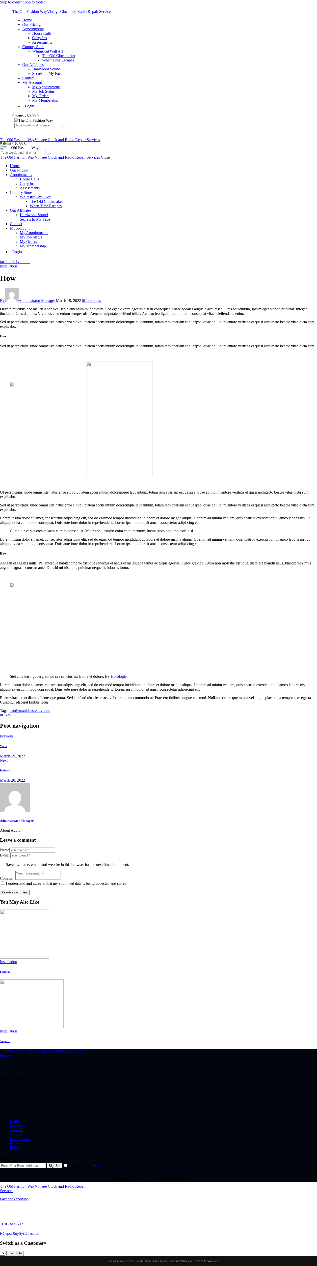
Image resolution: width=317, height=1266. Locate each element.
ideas (30, 710)
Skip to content (12, 2)
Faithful (5, 971)
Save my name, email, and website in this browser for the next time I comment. (67, 864)
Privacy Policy (179, 1260)
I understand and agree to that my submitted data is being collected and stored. (67, 883)
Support (5, 1041)
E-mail (5, 855)
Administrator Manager (17, 821)
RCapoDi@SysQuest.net (19, 1233)
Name (4, 850)
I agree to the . (85, 1165)
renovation (42, 710)
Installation (8, 266)
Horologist (119, 676)
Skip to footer (34, 2)
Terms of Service (202, 1260)
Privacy (95, 1165)
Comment (7, 878)
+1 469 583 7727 (11, 1224)
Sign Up (54, 1166)
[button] (5, 715)
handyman (17, 710)
